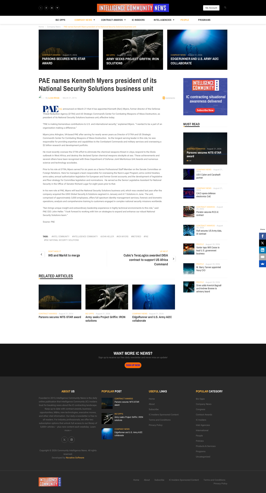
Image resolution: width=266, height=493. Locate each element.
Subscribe (154, 409)
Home (41, 26)
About (152, 404)
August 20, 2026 (213, 244)
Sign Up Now (133, 365)
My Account (211, 8)
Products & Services (206, 446)
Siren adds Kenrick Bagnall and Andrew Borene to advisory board (208, 288)
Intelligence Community (85, 236)
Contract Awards (112, 20)
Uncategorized (203, 456)
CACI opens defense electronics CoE (205, 195)
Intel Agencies (162, 20)
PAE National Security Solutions (62, 240)
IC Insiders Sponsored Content (164, 414)
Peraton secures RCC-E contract (207, 213)
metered (136, 236)
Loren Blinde (53, 97)
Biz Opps (60, 20)
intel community (61, 236)
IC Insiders (138, 20)
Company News (83, 20)
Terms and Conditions (160, 420)
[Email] (262, 256)
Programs (204, 20)
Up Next (164, 251)
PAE (60, 109)
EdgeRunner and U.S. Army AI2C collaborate (195, 61)
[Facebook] (262, 236)
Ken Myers (123, 236)
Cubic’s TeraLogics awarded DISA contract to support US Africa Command (146, 259)
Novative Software (75, 457)
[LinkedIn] (262, 250)
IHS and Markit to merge (64, 255)
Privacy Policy (156, 425)
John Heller (108, 236)
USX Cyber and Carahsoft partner (208, 176)
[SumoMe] (262, 263)
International (202, 430)
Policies (200, 441)
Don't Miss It (54, 251)
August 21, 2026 (70, 55)
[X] (262, 243)
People (185, 20)
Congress (200, 409)
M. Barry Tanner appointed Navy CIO (208, 268)
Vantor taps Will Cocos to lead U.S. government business (207, 250)
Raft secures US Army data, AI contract (209, 232)
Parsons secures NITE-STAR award (63, 61)
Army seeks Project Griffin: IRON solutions (132, 61)
